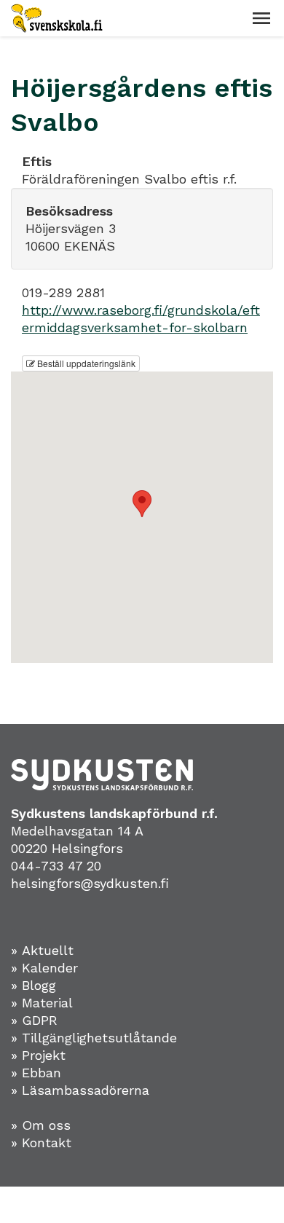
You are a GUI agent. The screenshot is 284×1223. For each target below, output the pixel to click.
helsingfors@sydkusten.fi (90, 883)
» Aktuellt (42, 950)
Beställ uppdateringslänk (85, 363)
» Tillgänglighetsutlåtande (94, 1037)
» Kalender (44, 967)
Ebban (41, 1072)
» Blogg (33, 985)
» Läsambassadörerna (80, 1090)
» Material (42, 1002)
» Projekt (38, 1055)
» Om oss (41, 1125)
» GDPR (34, 1020)
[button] (261, 18)
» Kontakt (41, 1142)
